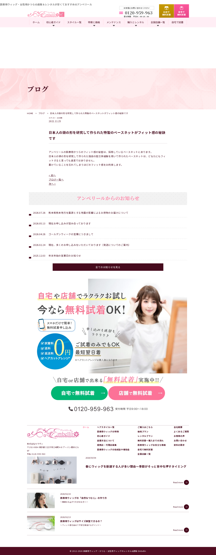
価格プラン (143, 431)
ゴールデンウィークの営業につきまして (71, 234)
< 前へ (52, 175)
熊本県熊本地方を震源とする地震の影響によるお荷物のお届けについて (88, 212)
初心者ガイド (53, 22)
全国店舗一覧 (158, 22)
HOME (30, 113)
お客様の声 (179, 435)
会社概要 (178, 427)
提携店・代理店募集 (107, 444)
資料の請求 (179, 444)
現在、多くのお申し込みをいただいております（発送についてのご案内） (90, 244)
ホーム (36, 22)
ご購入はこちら (145, 427)
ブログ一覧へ (56, 179)
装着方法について (105, 440)
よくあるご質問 (181, 431)
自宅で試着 (177, 22)
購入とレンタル (135, 22)
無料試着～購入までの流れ (151, 440)
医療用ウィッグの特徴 (108, 431)
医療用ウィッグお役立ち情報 (152, 444)
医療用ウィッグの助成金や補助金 (113, 449)
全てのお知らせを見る (108, 267)
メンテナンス (114, 22)
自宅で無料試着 (181, 13)
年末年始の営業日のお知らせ (65, 255)
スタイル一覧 (74, 22)
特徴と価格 (94, 22)
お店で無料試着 (166, 13)
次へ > (52, 183)
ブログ (41, 113)
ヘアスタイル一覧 (105, 427)
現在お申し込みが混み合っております (70, 223)
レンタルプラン (145, 435)
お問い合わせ (180, 440)
